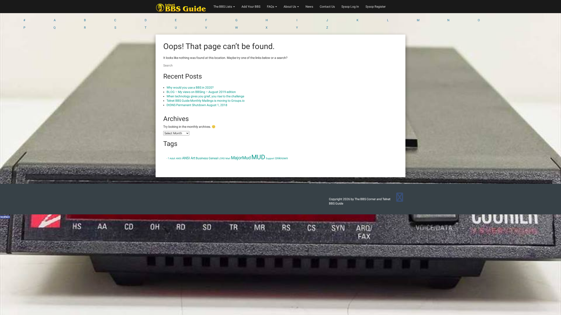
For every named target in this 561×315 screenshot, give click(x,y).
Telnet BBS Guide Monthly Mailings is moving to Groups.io (206, 100)
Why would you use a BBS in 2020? (190, 87)
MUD (258, 157)
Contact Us (327, 6)
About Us (290, 6)
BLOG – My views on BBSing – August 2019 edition (201, 92)
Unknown (281, 158)
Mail (227, 158)
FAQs (271, 6)
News (309, 6)
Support (270, 158)
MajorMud (241, 157)
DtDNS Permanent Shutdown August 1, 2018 (197, 105)
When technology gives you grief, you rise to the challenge (205, 96)
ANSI (178, 158)
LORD (222, 158)
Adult (172, 158)
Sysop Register (376, 6)
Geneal (213, 158)
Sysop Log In (350, 6)
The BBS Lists (223, 6)
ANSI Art (188, 158)
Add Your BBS (250, 6)
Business (202, 158)
